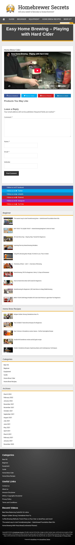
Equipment (34, 19)
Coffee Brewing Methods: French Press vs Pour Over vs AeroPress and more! (27, 519)
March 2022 (8, 394)
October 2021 (8, 411)
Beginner (21, 19)
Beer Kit (68, 19)
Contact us (6, 486)
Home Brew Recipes (51, 19)
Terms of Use (58, 535)
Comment (8, 117)
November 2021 (9, 407)
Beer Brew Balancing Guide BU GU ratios (15, 512)
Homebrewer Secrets (43, 7)
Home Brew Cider (12, 50)
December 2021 (9, 404)
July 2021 (7, 421)
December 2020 (9, 444)
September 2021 (9, 414)
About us (5, 489)
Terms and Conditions (9, 502)
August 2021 (8, 417)
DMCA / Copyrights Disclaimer (12, 496)
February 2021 (8, 437)
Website (7, 162)
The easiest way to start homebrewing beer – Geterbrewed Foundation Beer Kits (28, 522)
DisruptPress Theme (45, 539)
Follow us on (15, 187)
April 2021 (7, 431)
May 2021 (7, 427)
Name (7, 141)
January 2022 (8, 401)
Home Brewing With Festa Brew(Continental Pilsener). (19, 525)
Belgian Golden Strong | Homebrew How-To (16, 515)
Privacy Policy (6, 499)
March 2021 (8, 434)
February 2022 (8, 397)
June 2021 (7, 424)
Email (6, 152)
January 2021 (8, 441)
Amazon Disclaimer (8, 492)
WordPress (33, 539)
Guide (11, 19)
